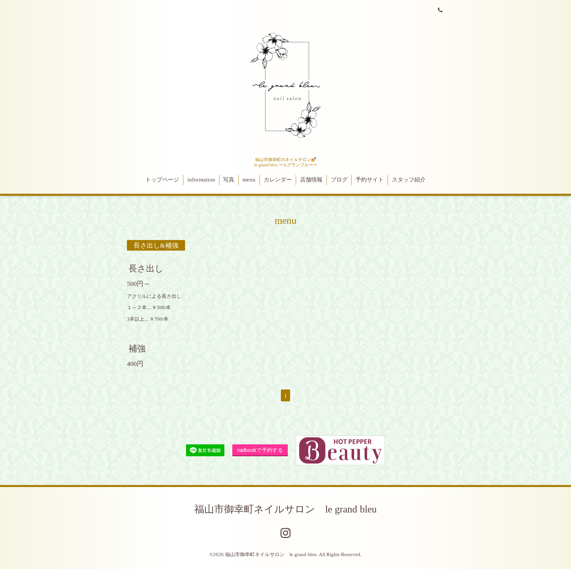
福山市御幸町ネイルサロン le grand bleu (285, 509)
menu (249, 180)
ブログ (339, 180)
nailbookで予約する (260, 450)
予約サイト (370, 180)
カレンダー (278, 180)
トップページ (162, 180)
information (201, 180)
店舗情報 (311, 180)
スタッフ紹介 (409, 180)
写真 (228, 180)
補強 (137, 348)
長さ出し (146, 268)
